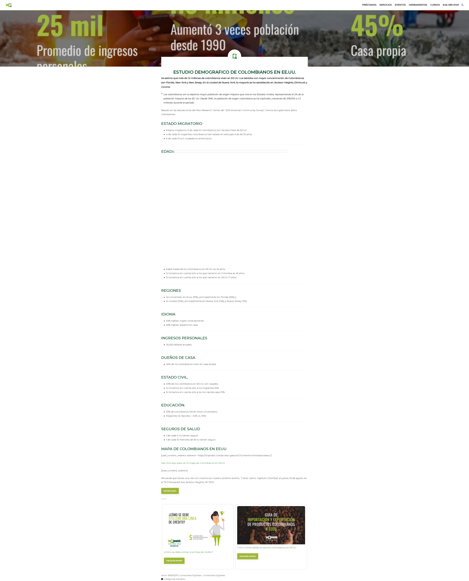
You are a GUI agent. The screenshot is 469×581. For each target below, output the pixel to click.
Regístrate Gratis (170, 491)
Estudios (180, 579)
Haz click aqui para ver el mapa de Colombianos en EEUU (193, 463)
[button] (462, 5)
